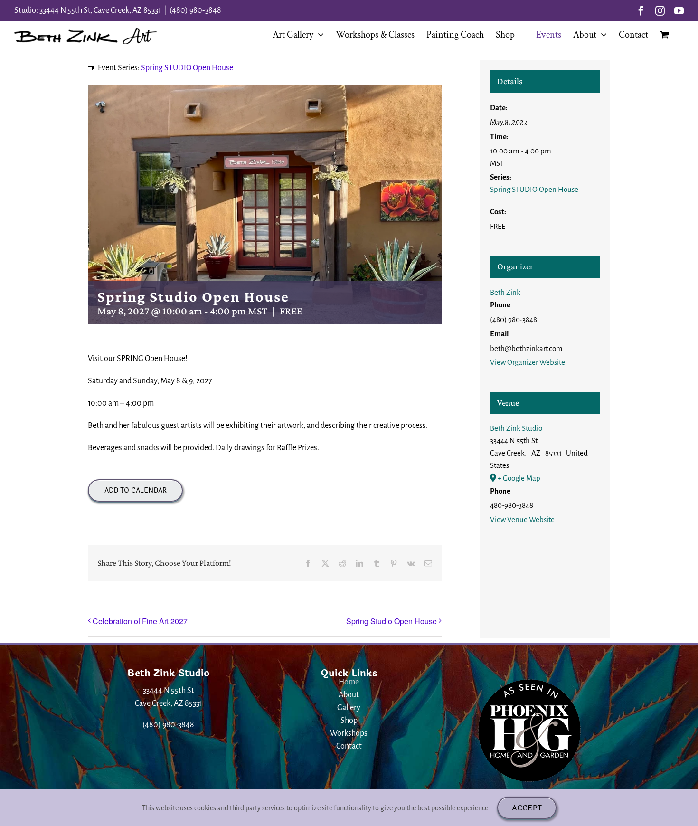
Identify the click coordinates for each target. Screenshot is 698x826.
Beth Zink (505, 292)
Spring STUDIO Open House (534, 189)
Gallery (348, 707)
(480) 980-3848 (195, 10)
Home (349, 682)
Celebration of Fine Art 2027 (140, 621)
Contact (349, 746)
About (349, 695)
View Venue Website (522, 519)
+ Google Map (519, 478)
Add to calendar (135, 490)
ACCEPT (527, 808)
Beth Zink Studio (516, 428)
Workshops (349, 733)
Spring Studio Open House (391, 621)
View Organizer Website (527, 362)
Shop (349, 720)
